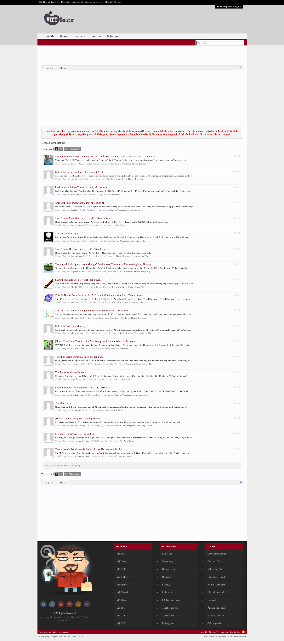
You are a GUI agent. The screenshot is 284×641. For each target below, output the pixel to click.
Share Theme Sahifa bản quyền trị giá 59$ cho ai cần (82, 218)
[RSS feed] (78, 606)
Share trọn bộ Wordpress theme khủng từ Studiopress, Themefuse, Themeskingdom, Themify (103, 264)
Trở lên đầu (235, 632)
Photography (168, 623)
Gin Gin (74, 241)
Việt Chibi (121, 569)
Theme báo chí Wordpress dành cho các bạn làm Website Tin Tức (89, 449)
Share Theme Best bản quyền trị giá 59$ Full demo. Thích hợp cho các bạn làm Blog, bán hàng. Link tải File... (104, 253)
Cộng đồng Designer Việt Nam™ (61, 636)
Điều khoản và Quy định (215, 636)
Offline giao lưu (214, 623)
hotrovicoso (76, 225)
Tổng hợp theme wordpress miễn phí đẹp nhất (79, 356)
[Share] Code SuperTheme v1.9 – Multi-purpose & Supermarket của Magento (95, 341)
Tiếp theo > (74, 149)
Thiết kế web (168, 615)
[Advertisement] (142, 54)
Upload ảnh (112, 36)
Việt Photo (121, 600)
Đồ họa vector (168, 569)
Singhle (74, 287)
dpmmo (74, 179)
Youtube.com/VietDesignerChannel (142, 130)
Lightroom (167, 592)
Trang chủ (49, 36)
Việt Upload (122, 592)
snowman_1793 (78, 364)
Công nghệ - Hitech (216, 577)
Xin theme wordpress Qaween (70, 372)
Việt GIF (121, 623)
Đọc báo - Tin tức (215, 561)
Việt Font (121, 553)
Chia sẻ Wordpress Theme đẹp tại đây (132, 164)
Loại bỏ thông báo (239, 131)
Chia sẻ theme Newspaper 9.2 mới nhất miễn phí (80, 202)
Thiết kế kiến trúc (170, 608)
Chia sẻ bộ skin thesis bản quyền (72, 326)
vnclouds (75, 302)
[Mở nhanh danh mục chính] (240, 68)
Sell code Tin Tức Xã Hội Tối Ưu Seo (74, 433)
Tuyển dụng (95, 36)
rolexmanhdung (78, 425)
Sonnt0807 (76, 410)
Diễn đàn (64, 36)
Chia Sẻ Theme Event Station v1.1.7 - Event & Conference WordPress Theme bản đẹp (99, 295)
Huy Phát (75, 194)
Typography (167, 561)
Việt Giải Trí (122, 615)
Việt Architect (123, 577)
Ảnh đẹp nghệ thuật (216, 608)
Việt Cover (122, 561)
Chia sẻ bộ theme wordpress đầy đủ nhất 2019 (79, 172)
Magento (124, 348)
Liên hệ (204, 632)
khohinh (75, 318)
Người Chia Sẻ (77, 271)
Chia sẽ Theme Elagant (67, 233)
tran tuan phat (77, 395)
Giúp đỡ (213, 632)
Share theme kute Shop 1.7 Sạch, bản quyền (78, 279)
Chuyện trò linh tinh (216, 553)
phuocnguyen (77, 333)
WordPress (116, 194)
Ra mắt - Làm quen (216, 584)
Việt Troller (122, 584)
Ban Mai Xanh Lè (79, 348)
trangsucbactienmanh (80, 441)
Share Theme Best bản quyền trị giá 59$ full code (81, 249)
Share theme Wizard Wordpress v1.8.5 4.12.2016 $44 (82, 387)
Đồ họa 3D (167, 577)
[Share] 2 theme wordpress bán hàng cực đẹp (78, 418)
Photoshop (167, 553)
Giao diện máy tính (48, 632)
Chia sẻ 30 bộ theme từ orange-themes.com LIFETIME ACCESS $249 (91, 310)
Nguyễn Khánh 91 (79, 379)
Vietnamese (64, 632)
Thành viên (79, 36)
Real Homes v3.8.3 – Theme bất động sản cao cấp (81, 187)
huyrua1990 (76, 164)
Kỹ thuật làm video (170, 600)
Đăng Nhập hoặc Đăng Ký (229, 6)
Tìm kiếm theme (63, 403)
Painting (166, 584)
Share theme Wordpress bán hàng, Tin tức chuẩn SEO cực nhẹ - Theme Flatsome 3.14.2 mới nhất (105, 156)
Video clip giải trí (215, 569)
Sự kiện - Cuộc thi (215, 615)
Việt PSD (121, 608)
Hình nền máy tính (215, 592)
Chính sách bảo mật (237, 636)
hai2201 (74, 210)
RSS (243, 632)
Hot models (212, 600)
